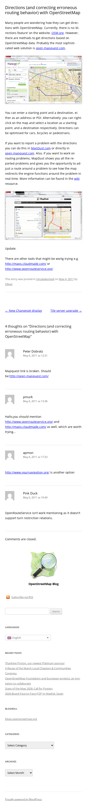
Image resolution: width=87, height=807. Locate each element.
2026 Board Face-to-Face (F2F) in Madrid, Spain (34, 693)
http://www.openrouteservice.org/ (29, 269)
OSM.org (58, 33)
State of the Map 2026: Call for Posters (29, 688)
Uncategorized (45, 279)
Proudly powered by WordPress (23, 799)
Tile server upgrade (66, 311)
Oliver (8, 284)
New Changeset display (23, 311)
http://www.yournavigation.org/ (27, 472)
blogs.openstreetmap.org (21, 719)
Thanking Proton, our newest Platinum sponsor (35, 663)
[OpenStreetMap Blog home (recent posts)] (43, 579)
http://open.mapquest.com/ (29, 376)
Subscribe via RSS (22, 597)
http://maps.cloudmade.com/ (25, 264)
